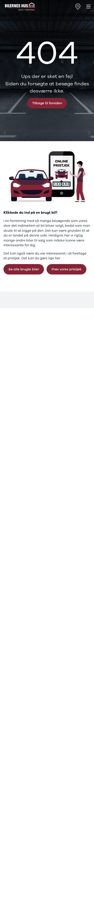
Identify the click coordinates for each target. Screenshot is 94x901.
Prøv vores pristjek (67, 269)
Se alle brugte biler (24, 269)
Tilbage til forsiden (47, 103)
